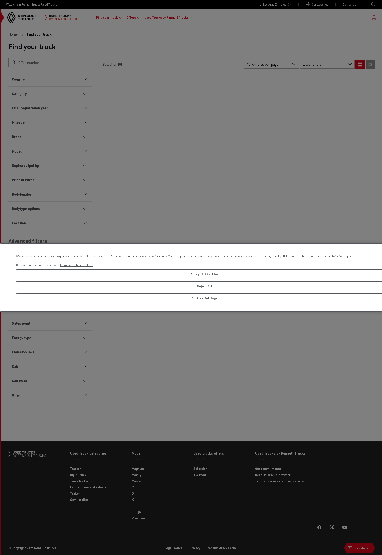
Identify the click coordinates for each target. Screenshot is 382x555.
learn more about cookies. (76, 265)
